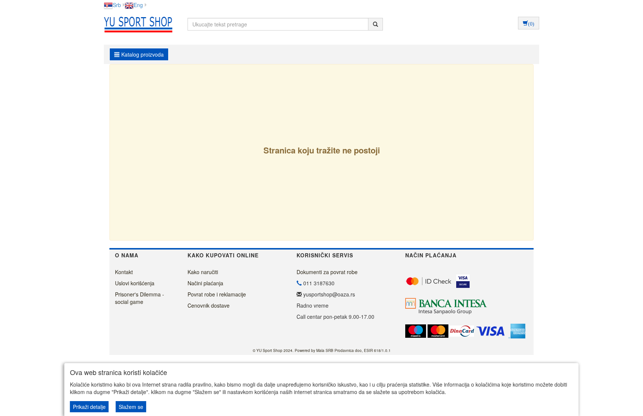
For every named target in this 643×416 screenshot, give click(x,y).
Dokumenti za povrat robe (327, 272)
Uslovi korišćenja (134, 283)
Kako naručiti (203, 272)
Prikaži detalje (89, 406)
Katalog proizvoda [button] (142, 54)
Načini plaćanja (205, 283)
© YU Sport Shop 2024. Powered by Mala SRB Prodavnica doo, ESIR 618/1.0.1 (322, 350)
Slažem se (131, 406)
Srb (117, 5)
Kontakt (124, 272)
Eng (138, 5)
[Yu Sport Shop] (136, 24)
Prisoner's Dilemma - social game (139, 297)
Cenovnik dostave (209, 305)
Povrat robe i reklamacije (217, 294)
